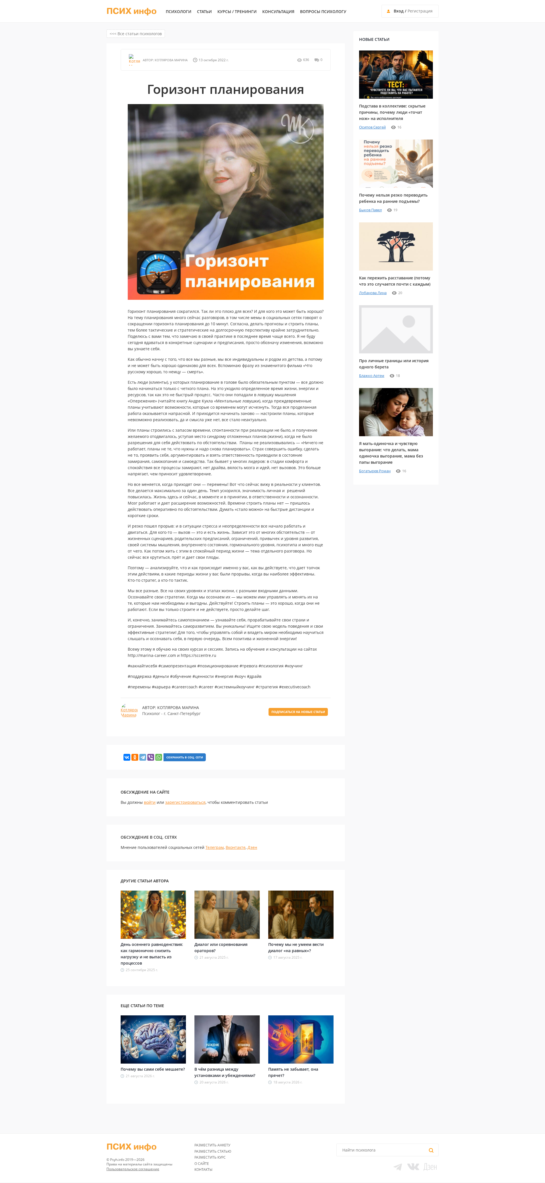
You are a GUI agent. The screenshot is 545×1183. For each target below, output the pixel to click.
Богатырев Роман (375, 470)
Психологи (178, 11)
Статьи (204, 11)
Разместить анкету (212, 1145)
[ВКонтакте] (126, 757)
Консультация (278, 11)
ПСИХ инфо (131, 11)
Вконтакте (236, 847)
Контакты (203, 1169)
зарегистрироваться (185, 802)
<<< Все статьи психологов (136, 33)
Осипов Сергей (372, 127)
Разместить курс (210, 1157)
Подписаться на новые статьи (298, 712)
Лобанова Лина (373, 292)
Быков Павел (370, 209)
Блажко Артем (371, 375)
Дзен (252, 847)
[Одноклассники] (134, 757)
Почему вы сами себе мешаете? (153, 1069)
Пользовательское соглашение (132, 1169)
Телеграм (215, 847)
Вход (399, 11)
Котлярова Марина (171, 60)
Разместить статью (212, 1151)
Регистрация (420, 11)
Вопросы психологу (323, 11)
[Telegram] (142, 757)
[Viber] (150, 757)
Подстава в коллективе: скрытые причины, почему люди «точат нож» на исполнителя (392, 112)
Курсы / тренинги (237, 11)
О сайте (201, 1163)
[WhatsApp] (158, 757)
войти (150, 802)
